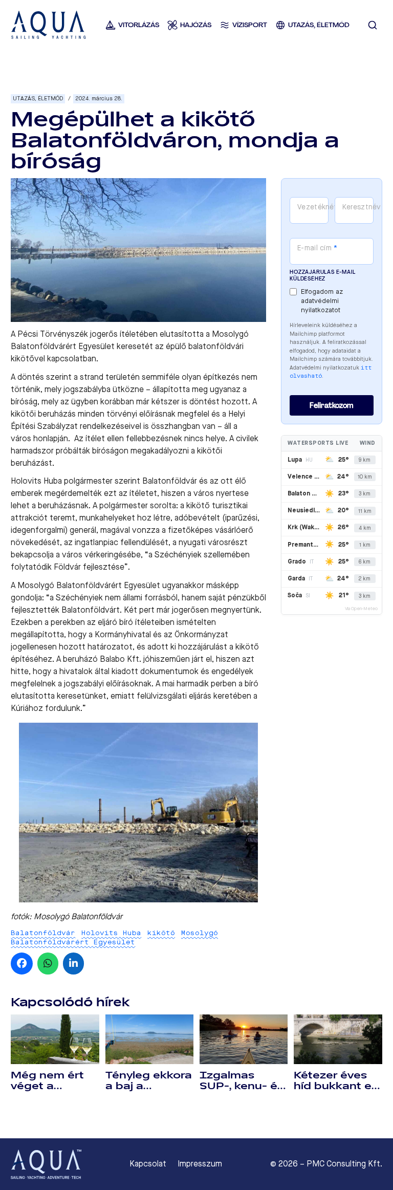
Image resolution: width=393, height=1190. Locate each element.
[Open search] (372, 25)
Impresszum (200, 1164)
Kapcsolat (147, 1164)
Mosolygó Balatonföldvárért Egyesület (114, 937)
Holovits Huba (111, 932)
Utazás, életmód (38, 98)
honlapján (50, 438)
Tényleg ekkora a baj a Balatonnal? (148, 1086)
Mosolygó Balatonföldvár (78, 916)
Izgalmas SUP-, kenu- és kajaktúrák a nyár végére (241, 1091)
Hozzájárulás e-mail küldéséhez (322, 275)
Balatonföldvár (43, 932)
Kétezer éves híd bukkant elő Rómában (338, 1086)
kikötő (161, 932)
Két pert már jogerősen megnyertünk (191, 609)
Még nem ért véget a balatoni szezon (47, 1091)
